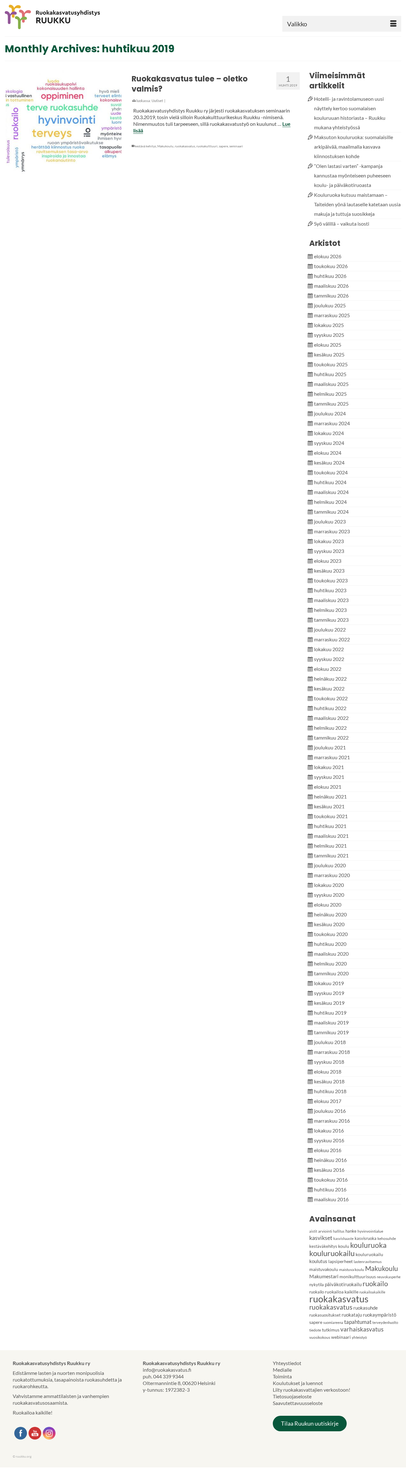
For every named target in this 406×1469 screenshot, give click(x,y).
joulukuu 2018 (330, 1042)
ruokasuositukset (325, 1315)
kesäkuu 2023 (329, 571)
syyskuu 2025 (329, 335)
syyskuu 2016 (329, 1140)
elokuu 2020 (327, 904)
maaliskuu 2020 (331, 954)
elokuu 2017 (327, 1101)
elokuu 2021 (327, 787)
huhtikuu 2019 (330, 1013)
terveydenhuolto (385, 1322)
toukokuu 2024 (331, 472)
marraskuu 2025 (332, 315)
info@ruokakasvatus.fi (167, 1370)
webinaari (341, 1337)
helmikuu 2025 (330, 394)
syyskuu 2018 (329, 1062)
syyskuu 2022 (329, 659)
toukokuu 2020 (331, 934)
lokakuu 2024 (329, 433)
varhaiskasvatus (361, 1329)
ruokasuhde (365, 1308)
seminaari (236, 146)
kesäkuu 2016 (329, 1170)
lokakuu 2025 (329, 325)
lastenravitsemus (368, 1261)
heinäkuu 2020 (330, 914)
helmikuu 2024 (330, 502)
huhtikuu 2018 (330, 1091)
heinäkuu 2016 (330, 1160)
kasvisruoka (366, 1238)
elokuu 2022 (327, 669)
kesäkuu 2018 (329, 1081)
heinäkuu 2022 (330, 679)
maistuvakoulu (323, 1269)
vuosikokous (319, 1337)
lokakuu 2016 (329, 1130)
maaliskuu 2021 (331, 836)
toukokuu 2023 (331, 580)
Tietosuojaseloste (292, 1396)
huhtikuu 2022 (330, 708)
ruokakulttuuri (207, 146)
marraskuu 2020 (332, 875)
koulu (343, 1246)
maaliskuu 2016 (331, 1199)
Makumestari (323, 1276)
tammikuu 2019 (331, 1032)
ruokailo (375, 1283)
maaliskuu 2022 (331, 718)
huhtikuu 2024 (330, 482)
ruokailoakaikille (372, 1292)
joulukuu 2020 (330, 865)
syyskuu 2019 (329, 993)
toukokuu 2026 (331, 266)
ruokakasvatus (185, 146)
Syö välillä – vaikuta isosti (341, 224)
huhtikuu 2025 (330, 374)
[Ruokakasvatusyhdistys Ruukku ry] (68, 17)
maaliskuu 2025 (331, 384)
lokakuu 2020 (329, 885)
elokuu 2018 (327, 1071)
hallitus (338, 1231)
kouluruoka (368, 1245)
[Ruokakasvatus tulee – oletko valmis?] (63, 125)
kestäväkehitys (323, 1246)
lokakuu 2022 (329, 649)
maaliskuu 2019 (331, 1022)
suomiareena (333, 1322)
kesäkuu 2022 (329, 688)
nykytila (316, 1284)
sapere (223, 146)
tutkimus (330, 1329)
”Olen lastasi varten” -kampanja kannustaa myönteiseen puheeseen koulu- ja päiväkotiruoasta (352, 175)
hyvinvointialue (370, 1231)
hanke (351, 1231)
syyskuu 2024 (329, 443)
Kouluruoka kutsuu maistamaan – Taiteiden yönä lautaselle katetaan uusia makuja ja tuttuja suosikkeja (357, 204)
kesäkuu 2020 (329, 924)
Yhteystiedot (287, 1363)
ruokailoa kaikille (341, 1291)
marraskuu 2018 (332, 1052)
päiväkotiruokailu (343, 1284)
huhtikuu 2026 (330, 276)
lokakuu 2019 (329, 983)
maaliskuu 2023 (331, 600)
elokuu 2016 (327, 1150)
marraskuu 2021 (332, 757)
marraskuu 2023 (332, 531)
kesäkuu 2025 (329, 354)
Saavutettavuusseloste (298, 1403)
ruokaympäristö (379, 1315)
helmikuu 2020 (330, 963)
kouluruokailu (332, 1253)
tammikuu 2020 (331, 973)
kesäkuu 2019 (329, 1003)
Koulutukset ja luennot (298, 1383)
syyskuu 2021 (329, 777)
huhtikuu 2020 (330, 944)
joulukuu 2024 (330, 413)
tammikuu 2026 (331, 295)
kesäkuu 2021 (329, 806)
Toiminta (282, 1376)
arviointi (325, 1231)
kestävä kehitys (145, 146)
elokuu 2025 (327, 345)
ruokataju (352, 1315)
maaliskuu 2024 (331, 492)
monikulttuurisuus (357, 1276)
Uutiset (157, 101)
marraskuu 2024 (332, 423)
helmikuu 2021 (330, 846)
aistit (313, 1231)
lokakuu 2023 (329, 541)
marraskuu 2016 (332, 1121)
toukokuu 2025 (331, 364)
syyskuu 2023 (329, 551)
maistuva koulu (351, 1269)
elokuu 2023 (327, 561)
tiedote (315, 1330)
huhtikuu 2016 (330, 1189)
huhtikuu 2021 (330, 826)
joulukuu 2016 (330, 1111)
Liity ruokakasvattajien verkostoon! (311, 1390)
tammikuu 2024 (331, 512)
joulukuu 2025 (330, 305)
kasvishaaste (343, 1238)
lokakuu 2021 (329, 767)
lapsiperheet (340, 1261)
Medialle (282, 1370)
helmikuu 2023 (330, 610)
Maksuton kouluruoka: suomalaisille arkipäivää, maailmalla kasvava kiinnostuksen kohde (353, 146)
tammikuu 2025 (331, 404)
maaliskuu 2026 (331, 286)
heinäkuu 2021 (330, 796)
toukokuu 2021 (331, 816)
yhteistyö (359, 1337)
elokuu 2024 (327, 453)
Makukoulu (165, 146)
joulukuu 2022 (330, 629)
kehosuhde (386, 1238)
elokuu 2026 (327, 256)
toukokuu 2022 (331, 698)
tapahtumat (357, 1322)
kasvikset (320, 1237)
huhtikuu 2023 (330, 590)
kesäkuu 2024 (329, 462)
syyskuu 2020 (329, 895)
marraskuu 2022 (332, 639)
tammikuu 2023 (331, 620)
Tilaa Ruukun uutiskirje (309, 1423)
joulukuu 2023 (330, 521)
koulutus (318, 1261)
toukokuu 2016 (331, 1180)
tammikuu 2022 (331, 737)
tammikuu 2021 (331, 855)
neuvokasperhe (389, 1277)
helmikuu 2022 (330, 728)
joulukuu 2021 (330, 747)
